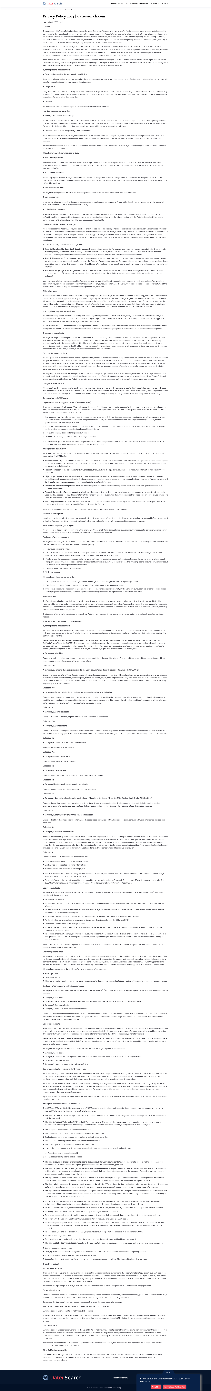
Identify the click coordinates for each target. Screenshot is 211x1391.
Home (45, 10)
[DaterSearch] (52, 3)
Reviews (154, 3)
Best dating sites (118, 3)
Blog (164, 3)
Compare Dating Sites (139, 3)
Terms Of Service (120, 1378)
